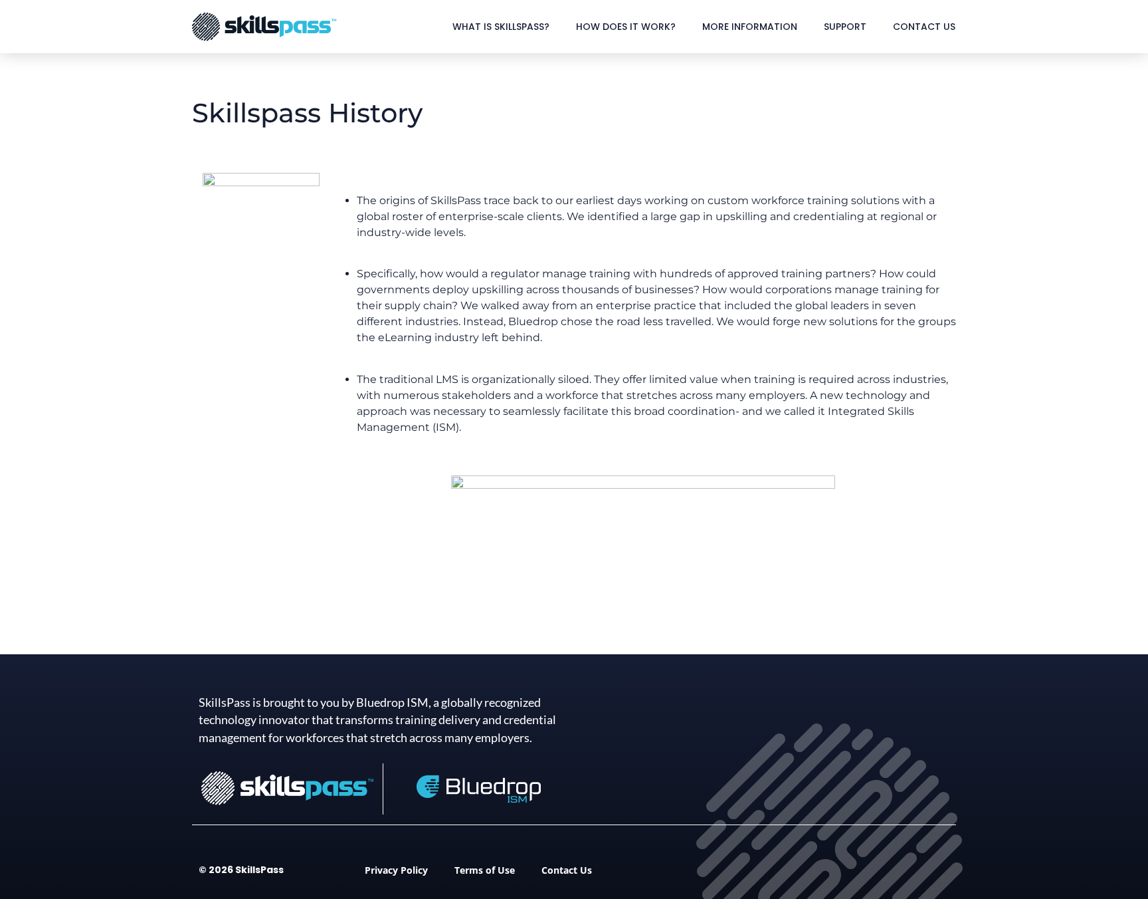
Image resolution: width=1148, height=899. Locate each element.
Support (845, 26)
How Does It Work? (626, 26)
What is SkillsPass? (500, 26)
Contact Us (924, 26)
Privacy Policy (396, 870)
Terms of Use (484, 870)
